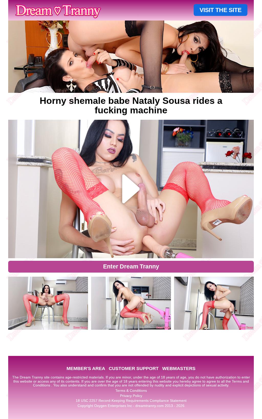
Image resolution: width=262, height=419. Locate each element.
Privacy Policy (131, 396)
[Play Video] (131, 189)
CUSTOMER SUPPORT (134, 368)
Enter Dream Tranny (131, 266)
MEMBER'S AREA (86, 368)
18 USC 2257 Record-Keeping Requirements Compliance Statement (131, 400)
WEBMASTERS (178, 368)
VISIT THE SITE (221, 10)
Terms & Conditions (131, 390)
